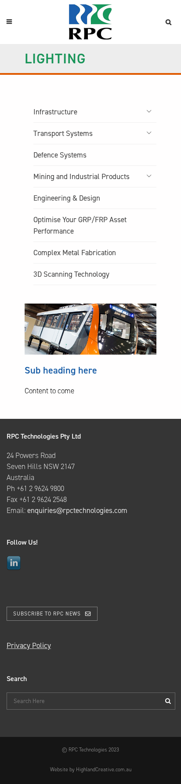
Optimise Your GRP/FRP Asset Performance (80, 225)
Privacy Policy (29, 645)
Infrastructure (55, 112)
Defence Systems (60, 155)
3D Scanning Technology (71, 274)
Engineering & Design (66, 198)
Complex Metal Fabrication (74, 252)
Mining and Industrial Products (81, 176)
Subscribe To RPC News (47, 613)
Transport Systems (63, 133)
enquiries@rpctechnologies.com (77, 510)
